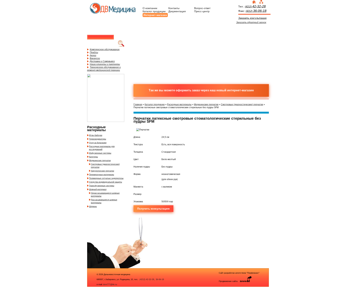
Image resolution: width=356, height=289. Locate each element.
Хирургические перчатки (102, 171)
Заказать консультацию (252, 18)
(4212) (255, 6)
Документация (177, 11)
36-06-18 (159, 279)
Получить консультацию (153, 208)
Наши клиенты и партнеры (105, 64)
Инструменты (218, 38)
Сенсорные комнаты (250, 38)
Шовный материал (97, 189)
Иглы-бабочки (95, 135)
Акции (93, 55)
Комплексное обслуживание (105, 49)
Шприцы (93, 206)
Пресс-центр (202, 11)
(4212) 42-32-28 (146, 279)
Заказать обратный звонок (251, 22)
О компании (150, 8)
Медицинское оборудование (153, 38)
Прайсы (94, 52)
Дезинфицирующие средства (153, 65)
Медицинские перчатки (100, 160)
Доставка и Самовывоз (102, 61)
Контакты (173, 8)
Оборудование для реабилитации (218, 65)
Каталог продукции (154, 11)
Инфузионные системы (100, 153)
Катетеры (93, 157)
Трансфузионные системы (101, 186)
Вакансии (95, 58)
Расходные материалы (185, 38)
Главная (138, 104)
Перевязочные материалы (101, 174)
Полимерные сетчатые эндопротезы (106, 178)
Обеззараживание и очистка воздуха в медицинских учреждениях (185, 65)
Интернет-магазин (155, 15)
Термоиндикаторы (97, 139)
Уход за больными (97, 143)
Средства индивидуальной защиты (105, 182)
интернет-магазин (240, 90)
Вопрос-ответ (202, 8)
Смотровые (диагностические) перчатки (242, 104)
